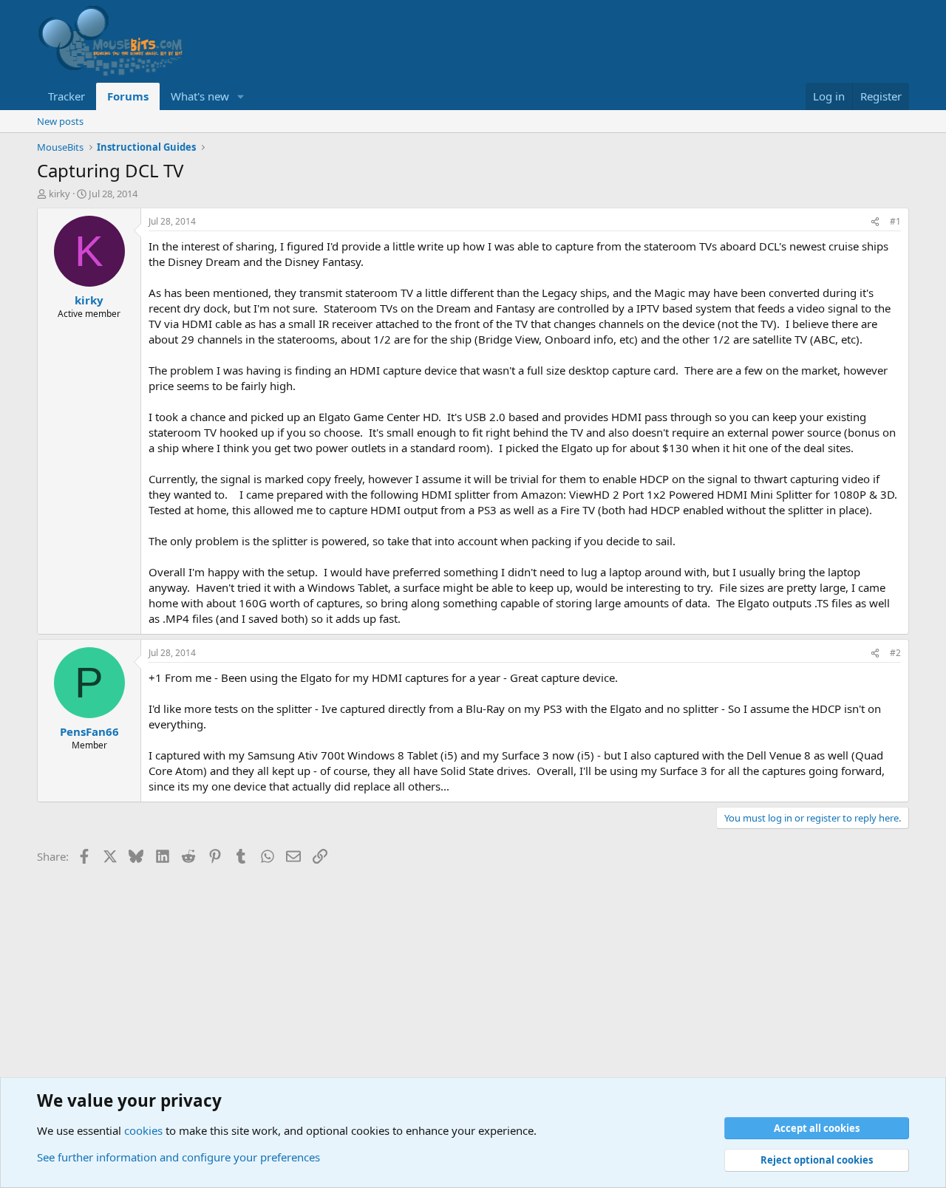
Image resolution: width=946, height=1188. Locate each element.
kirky (59, 193)
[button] (241, 96)
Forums (128, 96)
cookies (143, 1130)
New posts (60, 121)
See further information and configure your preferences (178, 1157)
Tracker (66, 96)
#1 (895, 221)
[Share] (875, 222)
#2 (895, 652)
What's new (200, 96)
